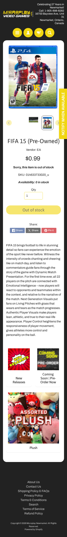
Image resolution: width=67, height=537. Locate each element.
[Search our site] (49, 32)
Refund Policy (33, 513)
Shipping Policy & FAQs (33, 491)
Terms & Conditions (33, 500)
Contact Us (33, 486)
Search (33, 504)
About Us (33, 482)
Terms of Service (33, 509)
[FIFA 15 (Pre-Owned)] (47, 123)
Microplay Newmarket (37, 523)
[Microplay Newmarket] (18, 14)
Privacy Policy (33, 495)
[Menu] (17, 32)
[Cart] (39, 32)
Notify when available (63, 113)
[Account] (28, 32)
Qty (33, 189)
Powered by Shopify (34, 529)
